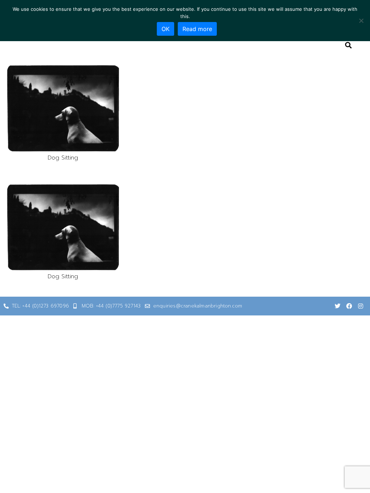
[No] (361, 20)
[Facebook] (349, 306)
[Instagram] (360, 306)
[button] (63, 108)
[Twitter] (337, 306)
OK (165, 28)
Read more (197, 28)
